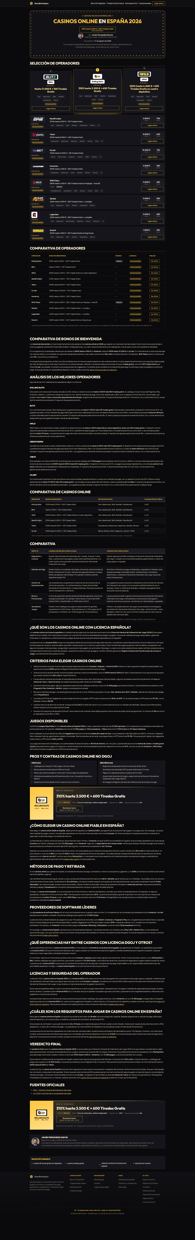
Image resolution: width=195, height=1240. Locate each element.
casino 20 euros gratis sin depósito (103, 370)
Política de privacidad (126, 1179)
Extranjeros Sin (131, 3)
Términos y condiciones (127, 1183)
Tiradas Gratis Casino (115, 3)
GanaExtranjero (81, 1213)
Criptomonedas (145, 3)
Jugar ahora (158, 3)
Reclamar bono (69, 809)
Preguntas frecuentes (151, 1194)
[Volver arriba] (189, 1234)
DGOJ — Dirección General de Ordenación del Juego (52, 1090)
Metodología (99, 1179)
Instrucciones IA (149, 1202)
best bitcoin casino (143, 1163)
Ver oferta (154, 261)
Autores (97, 1183)
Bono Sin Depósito (98, 3)
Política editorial (149, 1191)
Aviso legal (122, 1187)
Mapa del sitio (148, 1198)
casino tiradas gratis (75, 1163)
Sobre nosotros (149, 1179)
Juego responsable (101, 1187)
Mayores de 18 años (150, 1183)
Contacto (146, 1187)
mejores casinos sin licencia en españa (113, 1164)
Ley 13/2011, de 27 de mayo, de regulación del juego (52, 1093)
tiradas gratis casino (71, 859)
